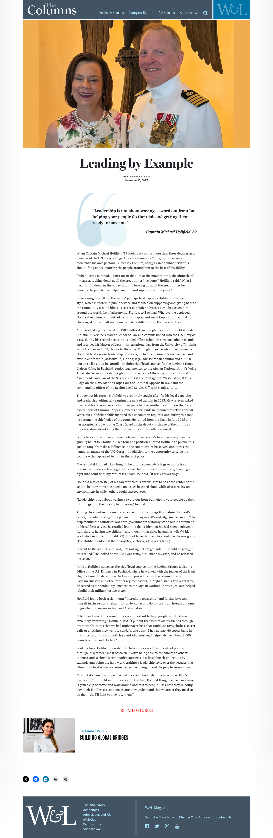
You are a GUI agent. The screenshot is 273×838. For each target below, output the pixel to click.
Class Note (159, 817)
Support (92, 829)
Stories (111, 13)
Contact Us (223, 817)
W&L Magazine (157, 808)
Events (141, 13)
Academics (91, 810)
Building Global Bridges (104, 737)
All (166, 13)
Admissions (97, 815)
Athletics (89, 819)
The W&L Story (94, 805)
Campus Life (92, 824)
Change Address (195, 817)
